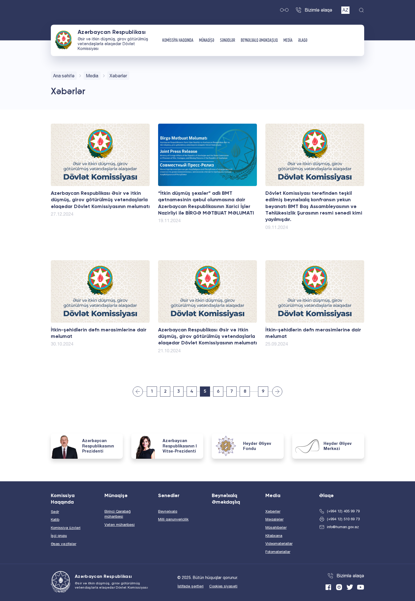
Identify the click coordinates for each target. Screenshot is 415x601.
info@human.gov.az (343, 527)
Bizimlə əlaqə (318, 9)
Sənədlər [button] (227, 40)
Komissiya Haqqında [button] (177, 40)
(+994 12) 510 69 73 (343, 519)
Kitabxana (273, 536)
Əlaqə (302, 40)
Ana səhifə (64, 75)
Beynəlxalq (167, 511)
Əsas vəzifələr (63, 544)
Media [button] (287, 40)
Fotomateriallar (277, 552)
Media (92, 75)
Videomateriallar (278, 543)
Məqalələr (274, 519)
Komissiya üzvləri (65, 528)
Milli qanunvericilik (173, 519)
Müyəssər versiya (284, 10)
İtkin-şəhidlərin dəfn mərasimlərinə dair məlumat (99, 333)
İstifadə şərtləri (191, 586)
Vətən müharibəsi (119, 525)
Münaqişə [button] (206, 40)
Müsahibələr (276, 527)
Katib (55, 519)
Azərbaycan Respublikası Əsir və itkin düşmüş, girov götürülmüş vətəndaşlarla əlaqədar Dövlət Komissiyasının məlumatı (100, 200)
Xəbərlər (272, 511)
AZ (345, 9)
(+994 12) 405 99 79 (343, 511)
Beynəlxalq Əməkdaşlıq (259, 40)
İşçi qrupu (59, 536)
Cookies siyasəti (223, 586)
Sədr (55, 512)
